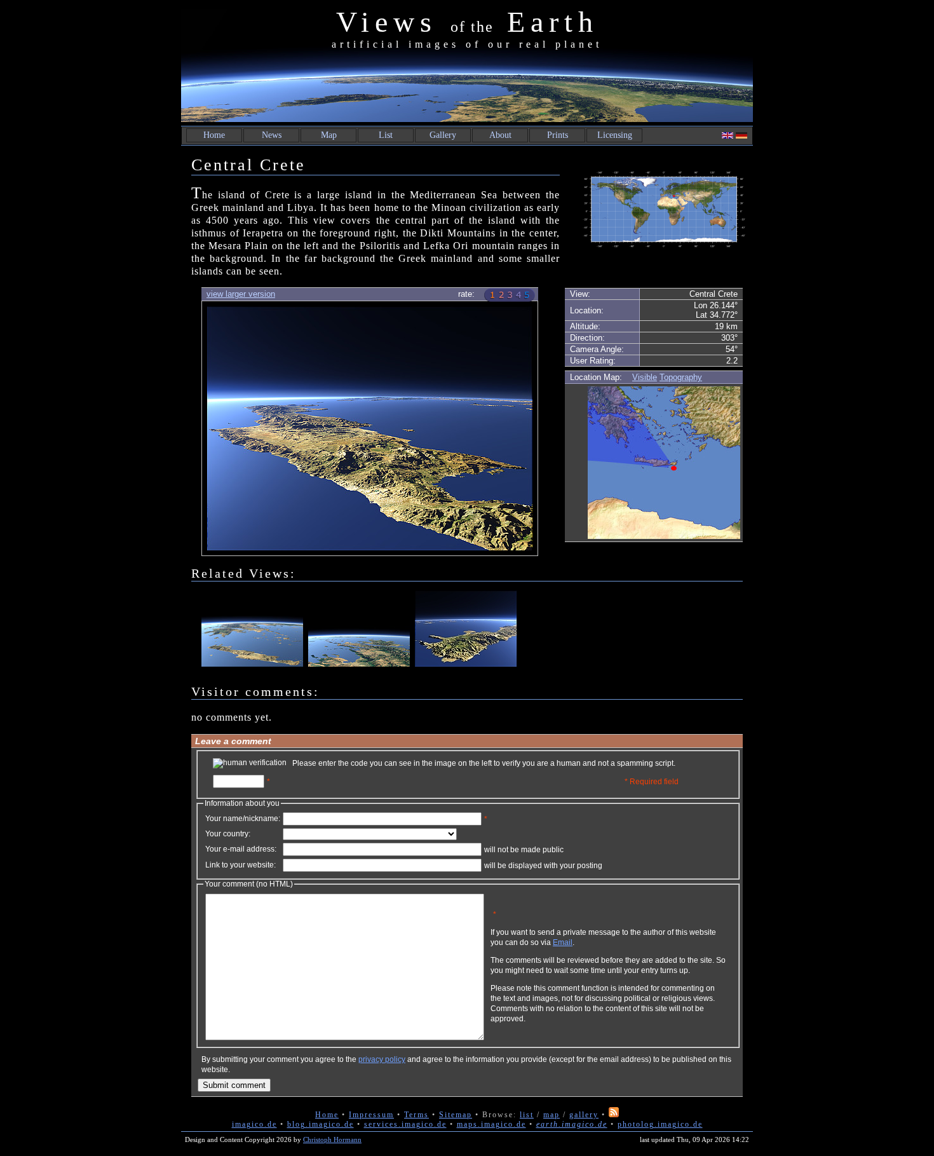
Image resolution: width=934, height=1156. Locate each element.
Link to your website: (240, 864)
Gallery (443, 135)
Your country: (227, 833)
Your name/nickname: (242, 818)
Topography (681, 377)
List (386, 135)
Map (329, 135)
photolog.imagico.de (660, 1124)
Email (562, 942)
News (271, 135)
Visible (644, 377)
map (551, 1114)
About (500, 135)
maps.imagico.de (491, 1124)
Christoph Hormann (332, 1139)
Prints (557, 135)
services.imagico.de (405, 1124)
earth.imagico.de (571, 1124)
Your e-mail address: (240, 849)
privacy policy (381, 1059)
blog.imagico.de (320, 1124)
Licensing (614, 135)
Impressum (371, 1114)
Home (214, 135)
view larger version (240, 294)
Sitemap (455, 1114)
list (527, 1114)
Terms (416, 1114)
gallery (584, 1114)
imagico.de (254, 1124)
